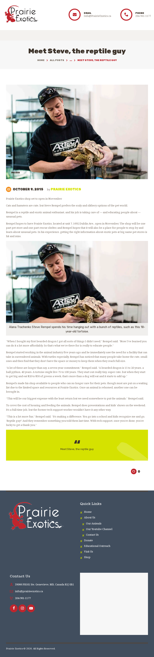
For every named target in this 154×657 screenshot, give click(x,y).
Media (15, 172)
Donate (88, 540)
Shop (87, 557)
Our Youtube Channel (99, 529)
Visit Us (88, 551)
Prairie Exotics (64, 189)
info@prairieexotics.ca (29, 591)
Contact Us (92, 534)
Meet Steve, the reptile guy (77, 449)
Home (41, 60)
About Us (89, 517)
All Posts (57, 60)
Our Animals (93, 523)
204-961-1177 (23, 598)
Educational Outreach (97, 546)
